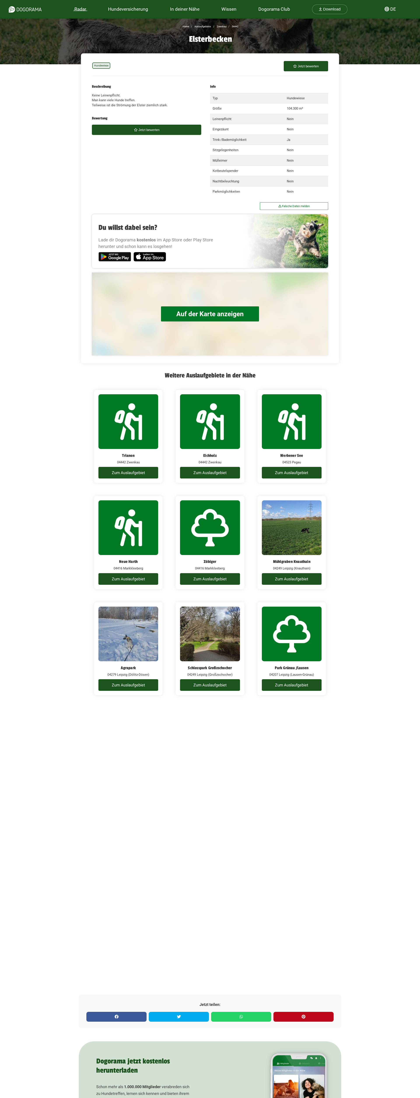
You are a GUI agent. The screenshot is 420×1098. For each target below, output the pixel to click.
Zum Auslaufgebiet (128, 472)
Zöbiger (210, 561)
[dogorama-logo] (25, 9)
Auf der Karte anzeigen (210, 314)
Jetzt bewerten (308, 66)
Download (331, 9)
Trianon (128, 455)
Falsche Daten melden (295, 206)
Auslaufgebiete (202, 26)
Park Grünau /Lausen (291, 667)
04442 (234, 26)
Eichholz (210, 455)
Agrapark (128, 667)
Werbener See (291, 455)
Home (186, 26)
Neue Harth (128, 561)
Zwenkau (221, 26)
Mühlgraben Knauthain (291, 561)
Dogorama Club (274, 9)
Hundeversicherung (128, 9)
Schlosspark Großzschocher (210, 667)
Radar (80, 9)
